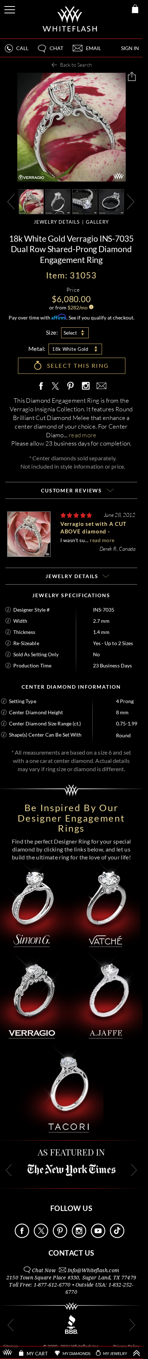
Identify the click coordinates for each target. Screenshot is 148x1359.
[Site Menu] (10, 8)
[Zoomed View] (84, 201)
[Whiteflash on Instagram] (85, 386)
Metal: (37, 348)
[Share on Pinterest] (70, 389)
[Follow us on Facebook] (22, 1236)
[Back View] (111, 201)
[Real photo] (57, 201)
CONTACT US (71, 1252)
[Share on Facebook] (42, 386)
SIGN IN (130, 48)
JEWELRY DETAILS (57, 222)
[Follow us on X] (41, 1236)
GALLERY (97, 222)
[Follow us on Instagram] (79, 1236)
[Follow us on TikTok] (117, 1236)
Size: (52, 332)
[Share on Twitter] (55, 386)
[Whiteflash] (70, 19)
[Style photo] (31, 201)
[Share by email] (100, 386)
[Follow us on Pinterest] (60, 1236)
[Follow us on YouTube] (98, 1236)
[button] (50, 51)
